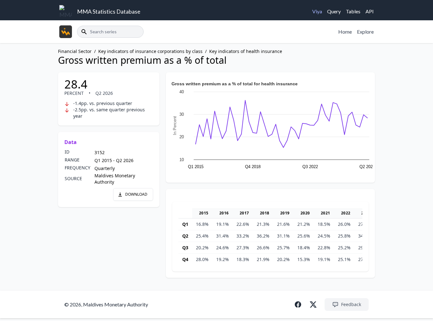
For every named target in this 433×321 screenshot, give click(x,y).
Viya (317, 11)
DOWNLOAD (136, 194)
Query (334, 11)
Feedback (351, 304)
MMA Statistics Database (108, 11)
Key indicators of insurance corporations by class (150, 51)
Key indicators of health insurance (245, 51)
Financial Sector (75, 51)
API (369, 11)
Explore (365, 32)
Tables (353, 11)
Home (345, 32)
